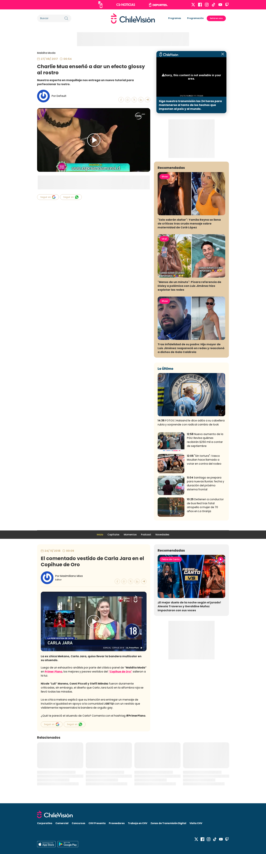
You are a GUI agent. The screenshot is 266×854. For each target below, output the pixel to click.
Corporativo (44, 823)
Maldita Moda (46, 53)
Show (165, 176)
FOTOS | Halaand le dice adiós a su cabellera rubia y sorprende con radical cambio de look (191, 422)
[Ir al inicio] (133, 18)
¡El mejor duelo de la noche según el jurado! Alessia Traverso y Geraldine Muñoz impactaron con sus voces (189, 606)
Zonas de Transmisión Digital (168, 823)
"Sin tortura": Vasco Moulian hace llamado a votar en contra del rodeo (204, 460)
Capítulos (113, 534)
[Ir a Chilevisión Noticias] (125, 4)
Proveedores (117, 823)
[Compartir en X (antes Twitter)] (134, 99)
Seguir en (45, 197)
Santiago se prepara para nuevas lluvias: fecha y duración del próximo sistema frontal (205, 483)
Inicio (100, 534)
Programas (174, 18)
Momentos (130, 534)
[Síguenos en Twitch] (227, 4)
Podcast (146, 534)
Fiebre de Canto (171, 559)
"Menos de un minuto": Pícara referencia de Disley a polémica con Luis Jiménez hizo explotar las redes (189, 286)
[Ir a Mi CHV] (100, 4)
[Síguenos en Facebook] (200, 4)
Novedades (162, 534)
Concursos (78, 823)
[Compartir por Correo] (147, 99)
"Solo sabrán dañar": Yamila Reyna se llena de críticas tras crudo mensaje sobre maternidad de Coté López (189, 223)
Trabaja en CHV (137, 823)
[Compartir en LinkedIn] (141, 99)
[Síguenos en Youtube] (220, 4)
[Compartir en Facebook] (121, 99)
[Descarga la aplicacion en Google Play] (46, 844)
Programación (195, 18)
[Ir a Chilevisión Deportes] (158, 5)
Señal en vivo (216, 18)
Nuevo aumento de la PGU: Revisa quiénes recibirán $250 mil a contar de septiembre (205, 440)
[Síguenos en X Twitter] (193, 4)
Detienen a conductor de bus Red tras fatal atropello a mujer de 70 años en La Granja (205, 505)
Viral (164, 238)
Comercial (62, 823)
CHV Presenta (97, 823)
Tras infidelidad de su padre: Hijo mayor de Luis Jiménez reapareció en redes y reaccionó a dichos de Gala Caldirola (191, 348)
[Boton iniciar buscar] (66, 18)
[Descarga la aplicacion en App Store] (67, 844)
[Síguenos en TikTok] (213, 4)
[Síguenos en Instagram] (207, 4)
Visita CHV (195, 823)
